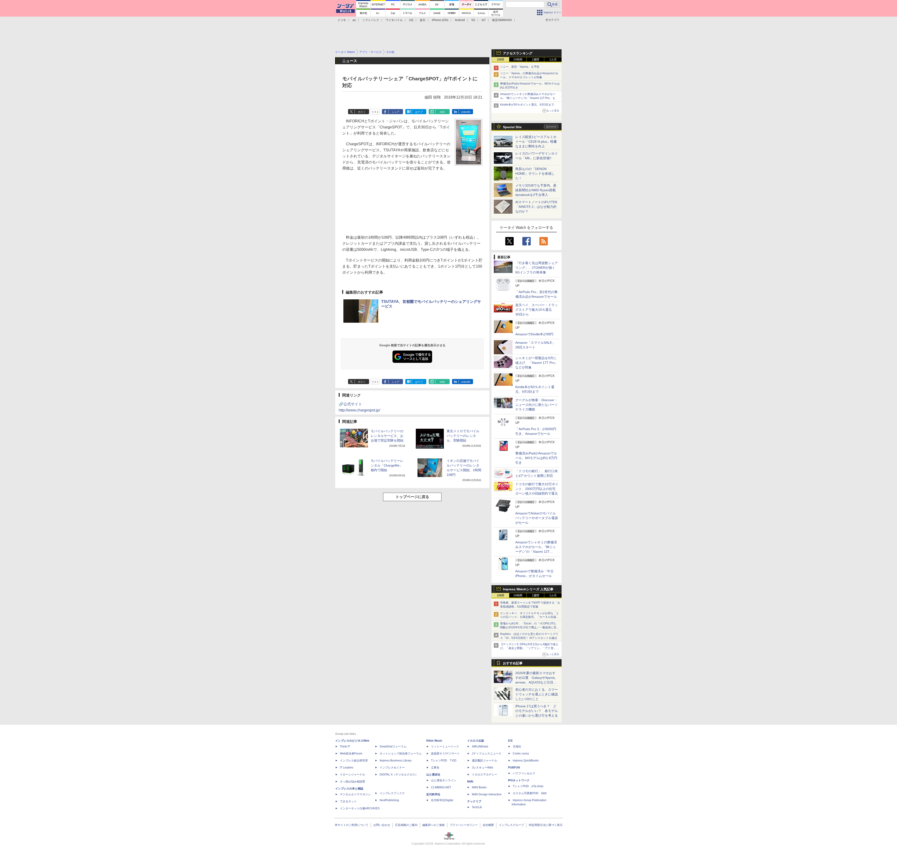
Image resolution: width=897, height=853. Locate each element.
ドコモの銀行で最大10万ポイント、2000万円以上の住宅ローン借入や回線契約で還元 (536, 488)
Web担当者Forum (351, 753)
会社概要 (488, 825)
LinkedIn (465, 111)
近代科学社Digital (442, 800)
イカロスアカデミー (484, 774)
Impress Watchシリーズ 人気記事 (528, 589)
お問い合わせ (381, 825)
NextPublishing (389, 800)
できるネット (348, 801)
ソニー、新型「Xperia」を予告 (519, 66)
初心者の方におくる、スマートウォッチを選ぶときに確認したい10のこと (536, 694)
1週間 (535, 59)
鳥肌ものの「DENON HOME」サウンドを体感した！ (535, 173)
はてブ (419, 111)
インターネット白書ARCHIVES (360, 808)
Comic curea (521, 753)
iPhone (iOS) (440, 20)
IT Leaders (346, 767)
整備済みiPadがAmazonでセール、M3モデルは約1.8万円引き (536, 457)
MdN (470, 781)
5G (473, 20)
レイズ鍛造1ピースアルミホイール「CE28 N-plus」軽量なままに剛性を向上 (536, 141)
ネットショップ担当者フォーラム (401, 753)
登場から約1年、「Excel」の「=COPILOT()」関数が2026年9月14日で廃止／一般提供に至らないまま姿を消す (529, 627)
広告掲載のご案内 (406, 825)
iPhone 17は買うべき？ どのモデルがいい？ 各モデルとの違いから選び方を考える (536, 710)
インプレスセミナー (392, 767)
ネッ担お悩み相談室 (352, 781)
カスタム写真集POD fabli (530, 793)
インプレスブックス (392, 793)
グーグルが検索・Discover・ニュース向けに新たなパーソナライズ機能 (536, 404)
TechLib (477, 807)
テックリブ (474, 801)
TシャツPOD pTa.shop (528, 786)
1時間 (500, 59)
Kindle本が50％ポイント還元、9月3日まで (527, 104)
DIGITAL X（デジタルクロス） (399, 774)
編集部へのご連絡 (433, 825)
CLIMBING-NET (441, 787)
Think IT (345, 746)
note (442, 111)
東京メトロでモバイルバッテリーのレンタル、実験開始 (463, 435)
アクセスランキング (517, 53)
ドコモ (342, 20)
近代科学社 (433, 794)
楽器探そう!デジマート (445, 753)
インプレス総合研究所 (354, 760)
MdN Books (479, 787)
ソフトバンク (370, 20)
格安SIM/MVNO (502, 20)
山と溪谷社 (433, 774)
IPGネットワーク (519, 780)
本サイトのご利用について (351, 825)
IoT (484, 20)
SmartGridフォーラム (393, 746)
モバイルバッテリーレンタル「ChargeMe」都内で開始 (387, 465)
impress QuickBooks (526, 760)
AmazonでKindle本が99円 (534, 334)
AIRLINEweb (480, 746)
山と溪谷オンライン (443, 780)
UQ (411, 20)
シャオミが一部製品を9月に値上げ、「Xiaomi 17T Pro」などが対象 (536, 362)
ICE (510, 740)
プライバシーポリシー (464, 825)
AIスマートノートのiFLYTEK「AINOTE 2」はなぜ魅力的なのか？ (536, 206)
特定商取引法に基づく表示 (545, 825)
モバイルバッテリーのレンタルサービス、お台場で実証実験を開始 (387, 435)
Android (460, 20)
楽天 (422, 20)
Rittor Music (434, 740)
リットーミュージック (445, 746)
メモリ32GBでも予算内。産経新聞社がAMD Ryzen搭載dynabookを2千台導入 (535, 190)
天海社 (517, 746)
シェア (395, 111)
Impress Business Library (396, 760)
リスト (375, 111)
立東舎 (435, 767)
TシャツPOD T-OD (443, 760)
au (354, 20)
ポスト (362, 111)
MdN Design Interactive (487, 794)
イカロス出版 (475, 740)
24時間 (517, 59)
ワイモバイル (394, 20)
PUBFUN (514, 767)
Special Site (512, 127)
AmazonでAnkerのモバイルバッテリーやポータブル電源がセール (536, 517)
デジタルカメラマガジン (355, 794)
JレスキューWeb (482, 767)
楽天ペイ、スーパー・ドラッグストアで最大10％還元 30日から (536, 309)
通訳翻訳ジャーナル (484, 760)
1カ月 (553, 59)
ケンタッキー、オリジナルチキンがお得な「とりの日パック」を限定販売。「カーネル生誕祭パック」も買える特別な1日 (529, 617)
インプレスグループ (511, 825)
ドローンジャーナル (352, 774)
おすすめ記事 (513, 663)
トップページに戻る (412, 497)
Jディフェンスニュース (486, 753)
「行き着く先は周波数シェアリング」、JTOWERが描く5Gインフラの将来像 (536, 267)
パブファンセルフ (524, 773)
